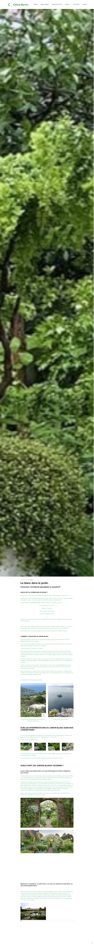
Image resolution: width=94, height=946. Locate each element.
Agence (36, 4)
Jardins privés (45, 4)
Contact (84, 4)
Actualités (76, 4)
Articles (31, 579)
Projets (67, 4)
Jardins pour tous (57, 4)
